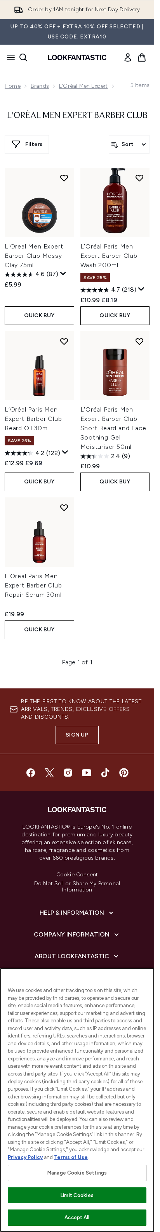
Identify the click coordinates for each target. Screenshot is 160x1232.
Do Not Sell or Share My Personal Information (77, 887)
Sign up (77, 735)
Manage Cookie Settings (77, 1173)
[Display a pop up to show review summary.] (63, 274)
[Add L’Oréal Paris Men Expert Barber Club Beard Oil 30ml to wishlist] (64, 341)
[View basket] (142, 57)
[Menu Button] (8, 57)
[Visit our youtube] (86, 772)
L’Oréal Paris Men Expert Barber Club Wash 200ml (108, 256)
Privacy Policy (25, 1157)
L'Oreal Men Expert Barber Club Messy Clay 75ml (34, 256)
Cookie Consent (77, 875)
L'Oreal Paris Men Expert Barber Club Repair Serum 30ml (33, 585)
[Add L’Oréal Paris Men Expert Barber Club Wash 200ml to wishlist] (139, 178)
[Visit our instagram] (68, 772)
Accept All (76, 1217)
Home (13, 86)
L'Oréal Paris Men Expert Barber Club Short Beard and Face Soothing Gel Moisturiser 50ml (113, 428)
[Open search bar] (23, 57)
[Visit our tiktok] (105, 772)
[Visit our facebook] (30, 772)
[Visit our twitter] (49, 772)
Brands (40, 86)
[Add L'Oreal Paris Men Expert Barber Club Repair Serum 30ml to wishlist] (64, 507)
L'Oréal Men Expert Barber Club (77, 115)
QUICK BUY (39, 315)
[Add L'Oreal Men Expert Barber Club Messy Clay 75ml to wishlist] (64, 178)
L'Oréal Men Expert (83, 86)
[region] (77, 1100)
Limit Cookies (77, 1195)
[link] (128, 57)
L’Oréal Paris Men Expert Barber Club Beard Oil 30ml (33, 419)
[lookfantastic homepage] (77, 57)
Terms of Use (71, 1157)
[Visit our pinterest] (124, 772)
